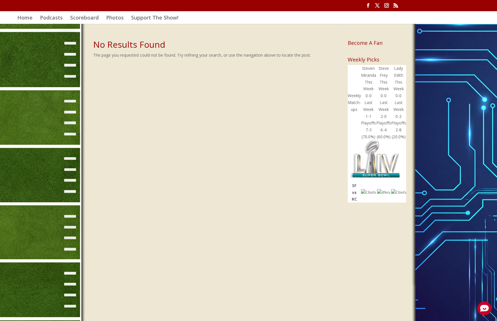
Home (25, 18)
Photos (115, 18)
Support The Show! (154, 18)
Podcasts (51, 18)
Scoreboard (84, 18)
